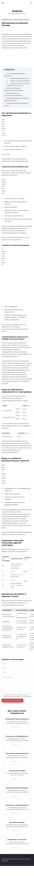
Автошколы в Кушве (17, 822)
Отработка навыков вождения (20, 81)
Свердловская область (21, 19)
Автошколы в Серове (17, 770)
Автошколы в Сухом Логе (17, 839)
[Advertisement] (17, 285)
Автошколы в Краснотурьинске (17, 719)
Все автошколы (7, 19)
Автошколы (17, 11)
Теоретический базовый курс (19, 78)
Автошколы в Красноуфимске (17, 788)
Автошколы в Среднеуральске (17, 805)
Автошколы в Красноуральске (17, 753)
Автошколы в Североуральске (17, 736)
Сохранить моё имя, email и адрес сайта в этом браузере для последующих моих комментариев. (17, 695)
